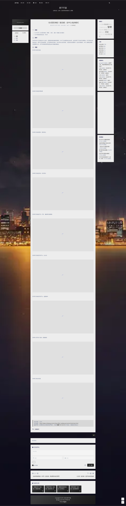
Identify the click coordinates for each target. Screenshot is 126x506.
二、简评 (16, 38)
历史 (107, 32)
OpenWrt (101, 29)
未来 (101, 27)
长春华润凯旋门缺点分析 (105, 143)
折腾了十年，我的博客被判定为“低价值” (105, 64)
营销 (100, 24)
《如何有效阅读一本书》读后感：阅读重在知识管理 (45, 476)
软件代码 (101, 50)
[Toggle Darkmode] (122, 502)
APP (104, 34)
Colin (100, 68)
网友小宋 (101, 82)
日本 (102, 24)
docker (101, 34)
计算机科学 (37, 429)
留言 (107, 75)
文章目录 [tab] (16, 32)
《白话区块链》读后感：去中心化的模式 (63, 22)
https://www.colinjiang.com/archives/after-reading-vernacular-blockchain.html (59, 423)
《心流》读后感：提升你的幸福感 (85, 476)
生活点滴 (101, 44)
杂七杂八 (101, 54)
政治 (105, 29)
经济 (109, 34)
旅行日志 (101, 48)
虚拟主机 (105, 27)
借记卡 (103, 32)
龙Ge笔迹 (101, 71)
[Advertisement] (105, 113)
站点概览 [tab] (24, 32)
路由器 (106, 24)
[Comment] (122, 499)
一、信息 (16, 36)
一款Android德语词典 (104, 146)
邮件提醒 (36, 465)
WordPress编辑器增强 (104, 139)
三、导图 (16, 40)
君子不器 (16, 2)
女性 (108, 29)
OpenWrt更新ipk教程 (104, 153)
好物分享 (101, 52)
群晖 (100, 32)
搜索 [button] (21, 28)
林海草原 (101, 80)
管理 (109, 27)
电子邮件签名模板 (103, 150)
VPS (110, 24)
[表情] (85, 465)
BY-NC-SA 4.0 (62, 425)
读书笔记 (101, 46)
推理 (111, 29)
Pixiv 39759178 (66, 500)
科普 (106, 34)
